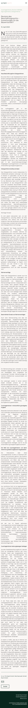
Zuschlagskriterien (6, 10)
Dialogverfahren (15, 11)
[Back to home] (6, 3)
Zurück (5, 686)
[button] (26, 3)
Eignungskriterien (6, 11)
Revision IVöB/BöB (17, 10)
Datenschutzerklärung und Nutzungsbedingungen (18, 703)
